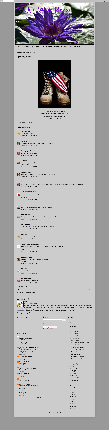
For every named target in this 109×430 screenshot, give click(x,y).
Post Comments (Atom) (31, 292)
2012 (71, 403)
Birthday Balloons (23, 363)
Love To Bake (66, 46)
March (73, 375)
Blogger (62, 412)
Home (18, 46)
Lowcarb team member (27, 191)
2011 (71, 406)
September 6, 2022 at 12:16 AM (29, 176)
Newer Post (21, 289)
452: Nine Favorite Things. (25, 338)
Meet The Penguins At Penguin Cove (28, 358)
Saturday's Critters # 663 (25, 380)
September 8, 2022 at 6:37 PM (29, 199)
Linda (22, 160)
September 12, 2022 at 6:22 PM (29, 229)
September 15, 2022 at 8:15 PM (29, 252)
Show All (39, 397)
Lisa (22, 205)
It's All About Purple (45, 10)
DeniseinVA (24, 172)
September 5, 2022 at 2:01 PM (29, 155)
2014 (71, 399)
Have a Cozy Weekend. (25, 393)
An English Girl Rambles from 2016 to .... (29, 348)
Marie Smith (24, 131)
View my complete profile (24, 313)
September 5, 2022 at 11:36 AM (29, 145)
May (73, 371)
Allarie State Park (76, 345)
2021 (71, 383)
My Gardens (35, 46)
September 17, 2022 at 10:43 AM (29, 263)
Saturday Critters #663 (24, 375)
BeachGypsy (24, 151)
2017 (71, 392)
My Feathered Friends (50, 46)
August (74, 364)
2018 (71, 390)
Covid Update (75, 340)
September (75, 338)
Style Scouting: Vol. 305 (24, 343)
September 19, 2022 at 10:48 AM (29, 283)
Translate (54, 329)
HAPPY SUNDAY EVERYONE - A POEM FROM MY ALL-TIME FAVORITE (27, 351)
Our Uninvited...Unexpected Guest (80, 342)
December (74, 331)
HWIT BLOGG (24, 257)
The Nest (26, 46)
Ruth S (23, 268)
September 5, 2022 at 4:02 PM (29, 166)
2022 (71, 329)
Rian (22, 182)
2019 (71, 387)
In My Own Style (23, 342)
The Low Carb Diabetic (25, 356)
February (74, 377)
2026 (71, 320)
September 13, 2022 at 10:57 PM (29, 238)
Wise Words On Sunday (77, 347)
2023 (71, 327)
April (73, 373)
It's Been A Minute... (76, 351)
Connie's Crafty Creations (26, 362)
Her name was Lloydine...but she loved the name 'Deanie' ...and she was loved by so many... (28, 387)
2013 (71, 401)
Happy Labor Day (76, 354)
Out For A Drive (75, 361)
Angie (22, 234)
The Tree (76, 46)
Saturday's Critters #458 (77, 349)
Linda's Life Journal (24, 384)
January (74, 380)
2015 (71, 397)
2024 (71, 324)
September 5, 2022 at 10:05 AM (29, 135)
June (73, 368)
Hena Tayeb (24, 214)
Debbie (28, 301)
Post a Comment (23, 286)
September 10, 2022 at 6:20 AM (29, 209)
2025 (71, 322)
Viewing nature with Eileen (26, 379)
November (74, 333)
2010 (71, 408)
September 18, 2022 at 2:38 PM (29, 273)
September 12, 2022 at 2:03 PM (29, 219)
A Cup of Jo (22, 392)
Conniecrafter (24, 141)
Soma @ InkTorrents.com (28, 244)
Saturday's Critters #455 (77, 358)
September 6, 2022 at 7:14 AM (29, 186)
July (73, 366)
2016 (71, 394)
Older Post (88, 289)
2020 (71, 385)
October (74, 336)
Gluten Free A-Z (23, 367)
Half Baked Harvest (24, 336)
